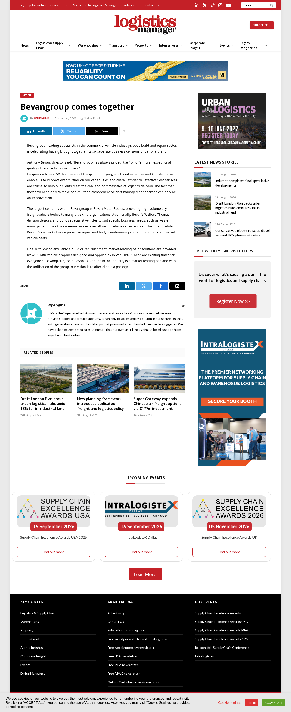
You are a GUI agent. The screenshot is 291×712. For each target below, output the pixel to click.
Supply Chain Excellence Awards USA (221, 622)
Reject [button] (251, 702)
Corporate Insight (197, 45)
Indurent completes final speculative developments (242, 183)
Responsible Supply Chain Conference (222, 647)
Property (141, 45)
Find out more (53, 552)
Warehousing (88, 45)
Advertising (116, 613)
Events (224, 45)
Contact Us (151, 5)
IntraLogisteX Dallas (141, 537)
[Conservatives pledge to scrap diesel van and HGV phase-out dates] (202, 229)
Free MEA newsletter (123, 665)
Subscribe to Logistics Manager (95, 5)
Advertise (131, 5)
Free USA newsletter (123, 656)
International (169, 45)
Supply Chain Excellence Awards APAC (222, 639)
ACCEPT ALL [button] (274, 702)
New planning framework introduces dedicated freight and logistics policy (100, 403)
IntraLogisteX (205, 656)
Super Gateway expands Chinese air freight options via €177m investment (157, 403)
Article (27, 95)
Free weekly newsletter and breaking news (138, 639)
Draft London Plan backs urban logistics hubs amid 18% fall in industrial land (42, 403)
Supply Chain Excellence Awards (218, 613)
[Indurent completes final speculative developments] (202, 179)
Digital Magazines (249, 45)
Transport (116, 45)
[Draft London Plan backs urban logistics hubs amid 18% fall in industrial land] (46, 378)
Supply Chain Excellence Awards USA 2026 (53, 537)
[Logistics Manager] (145, 25)
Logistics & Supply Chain (49, 45)
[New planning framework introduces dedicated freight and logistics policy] (103, 378)
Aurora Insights (31, 647)
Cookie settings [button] (229, 702)
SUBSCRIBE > (261, 25)
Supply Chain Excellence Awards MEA (221, 630)
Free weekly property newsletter (131, 647)
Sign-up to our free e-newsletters (43, 5)
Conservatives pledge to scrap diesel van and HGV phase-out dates (242, 232)
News (24, 45)
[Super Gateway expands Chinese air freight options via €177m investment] (159, 378)
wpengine (41, 118)
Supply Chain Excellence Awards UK (229, 537)
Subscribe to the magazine (126, 630)
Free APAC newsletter (124, 673)
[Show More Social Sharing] (123, 131)
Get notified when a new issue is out (134, 682)
